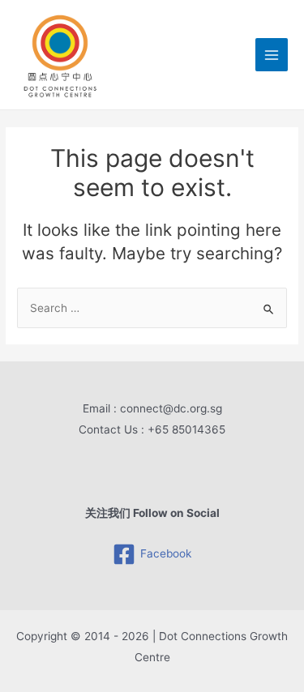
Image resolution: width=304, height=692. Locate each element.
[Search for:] (152, 307)
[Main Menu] (272, 54)
